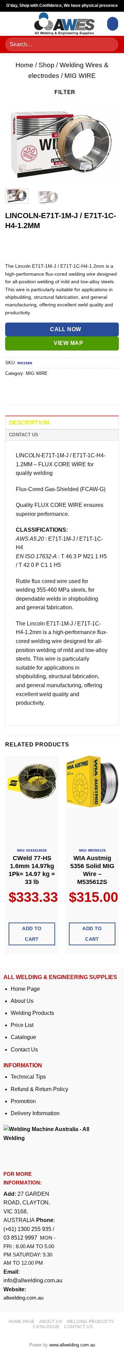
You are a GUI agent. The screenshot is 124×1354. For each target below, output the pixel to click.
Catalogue (23, 1037)
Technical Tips (28, 1077)
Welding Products (32, 1013)
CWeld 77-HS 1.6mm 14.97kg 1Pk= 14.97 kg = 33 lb (32, 870)
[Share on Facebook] (24, 389)
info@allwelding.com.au (32, 1280)
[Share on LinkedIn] (73, 389)
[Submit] (110, 44)
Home (24, 65)
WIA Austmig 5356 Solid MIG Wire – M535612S (92, 870)
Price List (22, 1025)
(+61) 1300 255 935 (27, 1229)
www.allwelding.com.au (72, 1344)
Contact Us (24, 1049)
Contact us (78, 1326)
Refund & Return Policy (39, 1089)
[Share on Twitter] (36, 389)
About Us (22, 1001)
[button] (12, 23)
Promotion (23, 1101)
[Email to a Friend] (48, 389)
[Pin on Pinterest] (61, 389)
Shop (46, 65)
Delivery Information (35, 1113)
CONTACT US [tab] (24, 434)
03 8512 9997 (21, 1238)
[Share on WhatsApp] (11, 389)
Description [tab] (29, 422)
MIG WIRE (80, 75)
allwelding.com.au (23, 1298)
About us (50, 1321)
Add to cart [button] (32, 934)
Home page (22, 1321)
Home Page (25, 989)
